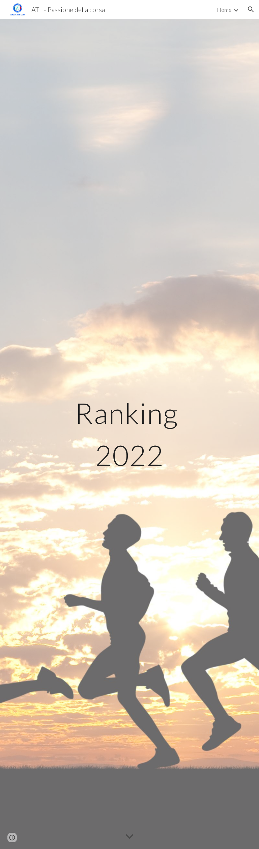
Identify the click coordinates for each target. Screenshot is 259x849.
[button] (251, 9)
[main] (129, 434)
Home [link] (224, 9)
